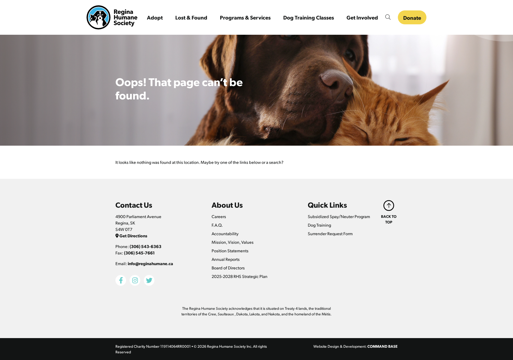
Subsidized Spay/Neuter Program (339, 216)
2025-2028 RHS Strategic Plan (239, 276)
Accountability (225, 233)
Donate (412, 17)
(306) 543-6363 (145, 246)
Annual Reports (226, 259)
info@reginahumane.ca (150, 263)
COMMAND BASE (382, 346)
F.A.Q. (217, 225)
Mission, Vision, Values (233, 242)
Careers (219, 216)
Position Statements (230, 250)
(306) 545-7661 (139, 253)
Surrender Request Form (330, 233)
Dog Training (319, 225)
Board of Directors (228, 267)
